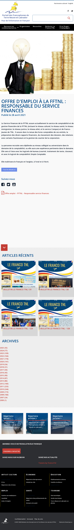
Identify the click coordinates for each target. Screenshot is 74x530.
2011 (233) (4, 386)
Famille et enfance (56, 482)
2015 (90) (3, 375)
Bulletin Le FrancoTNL (50, 27)
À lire (3, 482)
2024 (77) (3, 350)
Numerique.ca (68, 522)
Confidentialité (20, 519)
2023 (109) (4, 353)
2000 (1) (3, 400)
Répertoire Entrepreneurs (34, 479)
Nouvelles (37, 26)
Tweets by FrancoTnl (47, 463)
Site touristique (55, 495)
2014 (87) (3, 378)
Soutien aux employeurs (8, 495)
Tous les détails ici (9, 170)
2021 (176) (4, 359)
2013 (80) (3, 381)
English (70, 3)
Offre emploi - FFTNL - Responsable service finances (26, 193)
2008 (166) (4, 395)
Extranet (30, 519)
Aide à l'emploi (6, 501)
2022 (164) (4, 356)
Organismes (25, 26)
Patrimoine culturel (60, 3)
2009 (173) (4, 392)
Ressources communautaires (9, 27)
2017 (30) (3, 370)
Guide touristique (56, 498)
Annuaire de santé (31, 503)
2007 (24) (3, 397)
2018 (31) (3, 367)
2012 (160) (4, 384)
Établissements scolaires (58, 479)
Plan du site (38, 519)
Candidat (4, 498)
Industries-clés (30, 482)
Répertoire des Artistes (8, 485)
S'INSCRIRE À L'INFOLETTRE (11, 451)
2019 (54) (3, 364)
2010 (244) (4, 389)
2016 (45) (3, 372)
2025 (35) (3, 348)
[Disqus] (37, 222)
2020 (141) (4, 361)
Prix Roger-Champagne (65, 27)
